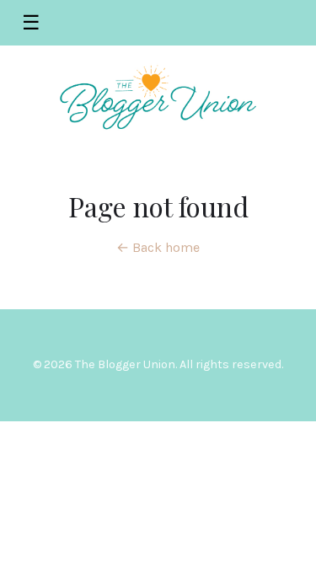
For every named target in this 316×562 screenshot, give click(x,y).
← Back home (158, 247)
